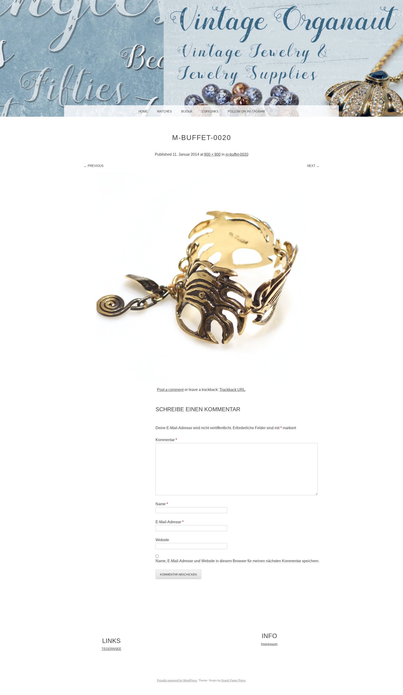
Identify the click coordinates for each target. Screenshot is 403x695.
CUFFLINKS (210, 111)
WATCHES (164, 111)
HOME (143, 111)
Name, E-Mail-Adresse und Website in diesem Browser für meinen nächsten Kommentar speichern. (237, 561)
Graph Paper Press (233, 680)
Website (162, 540)
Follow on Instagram (246, 111)
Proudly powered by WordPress (177, 680)
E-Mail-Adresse (170, 522)
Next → (313, 166)
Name (162, 504)
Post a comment (170, 390)
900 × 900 (212, 154)
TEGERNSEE (111, 649)
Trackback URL (232, 390)
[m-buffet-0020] (201, 381)
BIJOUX (186, 111)
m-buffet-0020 (237, 154)
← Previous (94, 166)
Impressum (269, 644)
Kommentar (166, 440)
